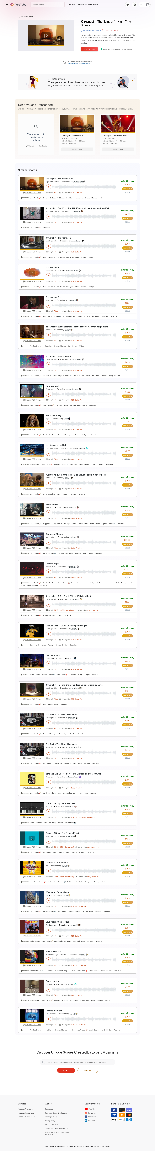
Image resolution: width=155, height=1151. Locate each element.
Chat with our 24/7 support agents (78, 63)
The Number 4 (52, 267)
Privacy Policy (50, 1120)
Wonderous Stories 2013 (57, 892)
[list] (141, 4)
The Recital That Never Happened (61, 714)
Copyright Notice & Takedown (56, 1113)
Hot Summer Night (54, 415)
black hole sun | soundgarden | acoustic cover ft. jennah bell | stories (77, 326)
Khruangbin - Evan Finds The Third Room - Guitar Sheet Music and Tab (77, 208)
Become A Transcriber (26, 1117)
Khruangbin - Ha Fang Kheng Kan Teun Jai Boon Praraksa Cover (74, 685)
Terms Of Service (51, 1124)
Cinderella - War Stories (57, 862)
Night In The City (53, 951)
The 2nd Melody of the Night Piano (61, 803)
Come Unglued (52, 981)
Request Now (89, 49)
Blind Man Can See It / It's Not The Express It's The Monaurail (73, 773)
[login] (147, 4)
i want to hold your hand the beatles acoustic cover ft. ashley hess (76, 474)
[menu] (6, 4)
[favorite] (127, 4)
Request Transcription (26, 1113)
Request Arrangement (26, 1109)
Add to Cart (127, 189)
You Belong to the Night (56, 445)
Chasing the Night (54, 1010)
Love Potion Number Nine (57, 922)
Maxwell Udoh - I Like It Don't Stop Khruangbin (66, 625)
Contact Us (49, 1109)
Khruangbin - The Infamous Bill (59, 178)
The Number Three (54, 297)
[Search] (61, 4)
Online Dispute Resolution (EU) (56, 1128)
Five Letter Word (53, 655)
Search (66, 1070)
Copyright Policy (51, 1117)
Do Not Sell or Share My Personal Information (57, 1133)
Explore (87, 1070)
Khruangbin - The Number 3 (58, 238)
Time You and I (52, 386)
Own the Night (52, 563)
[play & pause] (48, 186)
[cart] (134, 4)
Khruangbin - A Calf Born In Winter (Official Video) (68, 596)
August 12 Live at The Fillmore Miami (62, 833)
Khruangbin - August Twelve (58, 356)
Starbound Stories (54, 534)
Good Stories (52, 504)
